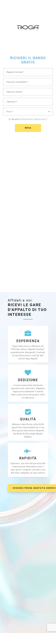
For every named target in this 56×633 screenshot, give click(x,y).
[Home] (28, 15)
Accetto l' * (30, 119)
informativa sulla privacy (33, 119)
